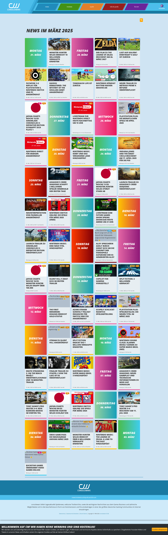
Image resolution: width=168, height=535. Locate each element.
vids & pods (114, 7)
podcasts (88, 497)
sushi (92, 7)
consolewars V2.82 (104, 513)
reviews (69, 7)
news (47, 7)
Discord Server (83, 513)
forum (136, 7)
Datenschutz (62, 513)
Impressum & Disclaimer (72, 513)
